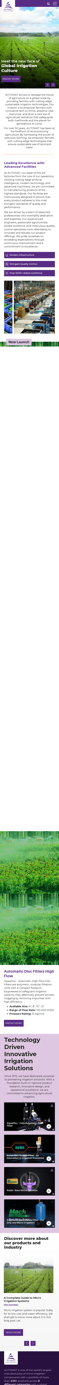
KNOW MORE (11, 74)
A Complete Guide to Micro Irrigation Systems (22, 1299)
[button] (33, 1343)
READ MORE (13, 1332)
